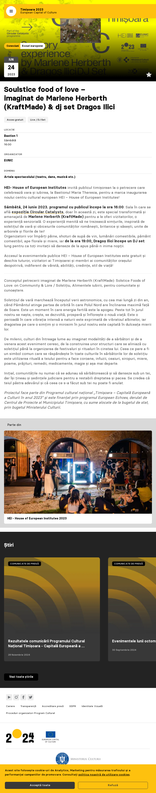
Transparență (28, 706)
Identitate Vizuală (92, 706)
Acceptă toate (40, 785)
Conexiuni (12, 46)
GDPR (72, 706)
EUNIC (8, 160)
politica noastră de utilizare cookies (104, 774)
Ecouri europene (32, 46)
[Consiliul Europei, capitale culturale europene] (50, 741)
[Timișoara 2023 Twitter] (30, 697)
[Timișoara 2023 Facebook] (23, 697)
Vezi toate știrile (21, 677)
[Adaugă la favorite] (149, 75)
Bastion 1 (10, 136)
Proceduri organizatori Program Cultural (30, 713)
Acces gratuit (15, 120)
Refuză (113, 785)
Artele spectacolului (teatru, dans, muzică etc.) (39, 177)
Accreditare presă (53, 706)
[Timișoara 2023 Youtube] (9, 697)
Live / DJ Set (38, 120)
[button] (11, 11)
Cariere (10, 706)
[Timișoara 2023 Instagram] (16, 697)
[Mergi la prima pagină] (20, 737)
